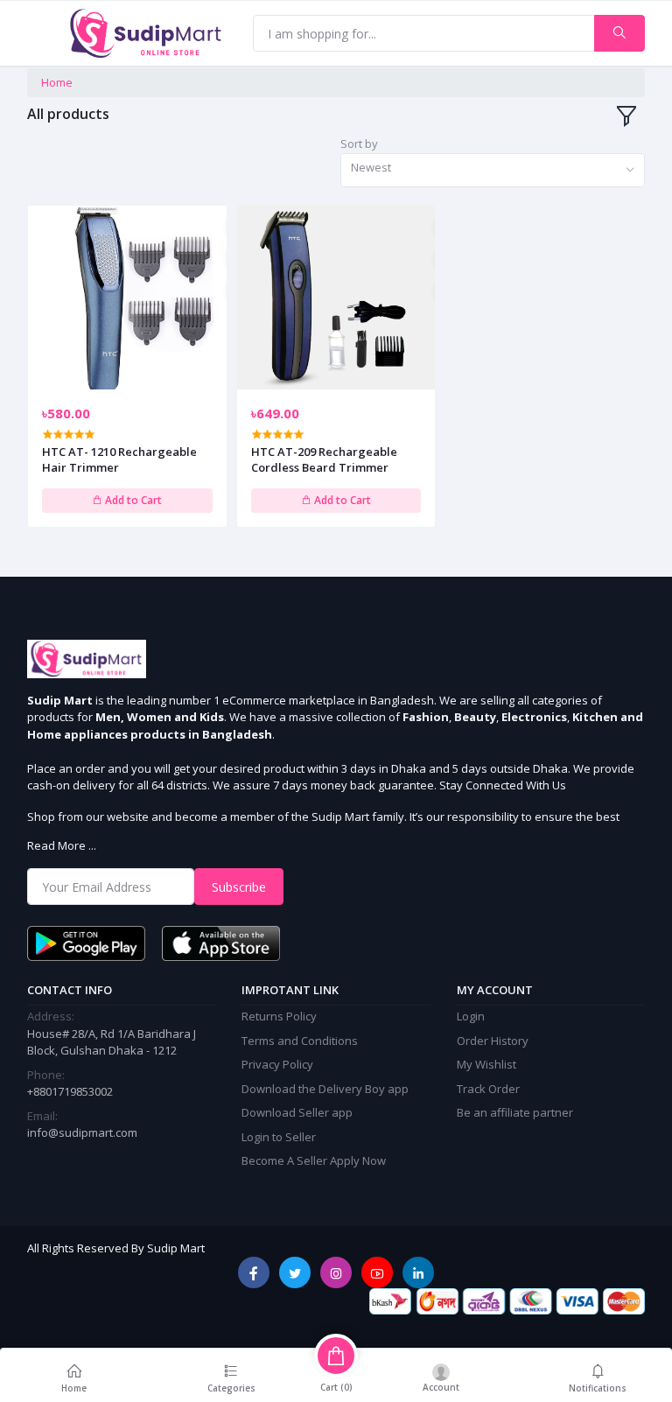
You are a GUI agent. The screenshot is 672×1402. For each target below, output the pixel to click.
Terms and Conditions (300, 1040)
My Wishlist (486, 1064)
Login (471, 1016)
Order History (492, 1040)
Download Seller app (297, 1112)
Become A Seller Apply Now (314, 1160)
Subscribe (239, 887)
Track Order (488, 1089)
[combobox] (492, 170)
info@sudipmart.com (82, 1132)
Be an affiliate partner (515, 1112)
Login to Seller (279, 1137)
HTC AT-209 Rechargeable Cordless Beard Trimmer (324, 459)
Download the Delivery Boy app (325, 1089)
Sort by (359, 143)
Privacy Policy (277, 1064)
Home (57, 82)
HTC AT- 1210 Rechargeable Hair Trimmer (119, 459)
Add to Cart (132, 500)
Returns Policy (279, 1016)
